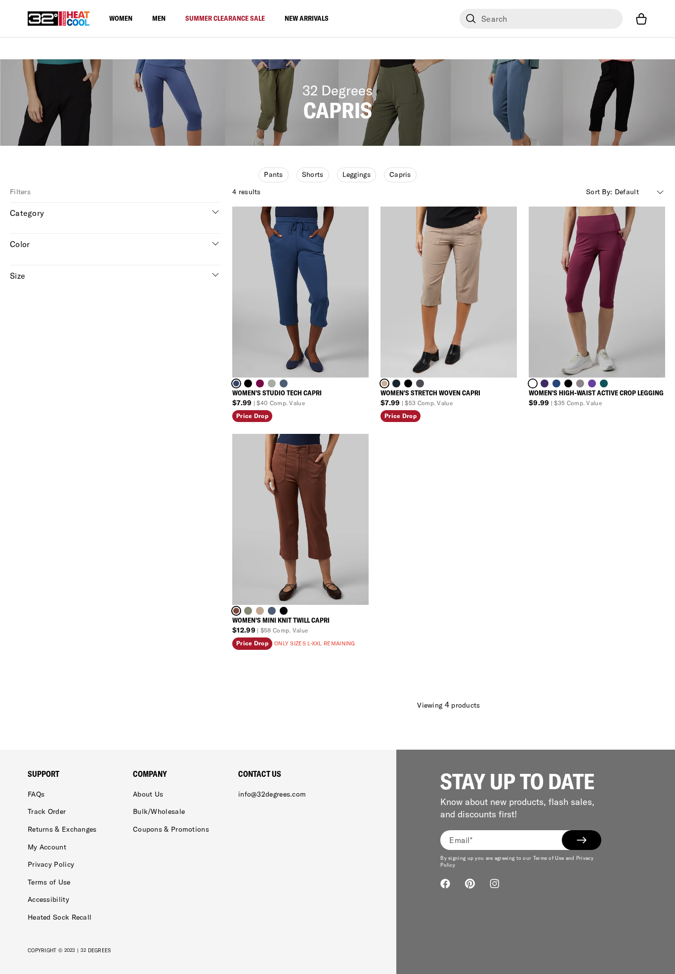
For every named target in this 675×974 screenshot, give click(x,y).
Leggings (356, 174)
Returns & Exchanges (62, 829)
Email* (460, 840)
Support (43, 774)
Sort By (612, 191)
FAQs (36, 794)
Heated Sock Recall (59, 917)
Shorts (313, 174)
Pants (273, 174)
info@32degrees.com (272, 794)
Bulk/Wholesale (159, 811)
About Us (148, 794)
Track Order (47, 811)
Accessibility (48, 899)
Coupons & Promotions (171, 829)
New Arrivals (307, 18)
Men (159, 18)
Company (150, 774)
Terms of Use (49, 882)
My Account (47, 847)
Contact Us (259, 774)
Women (120, 18)
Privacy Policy (51, 864)
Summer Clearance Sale (225, 18)
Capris (400, 174)
